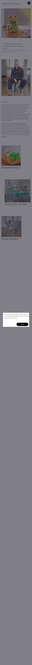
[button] (22, 324)
